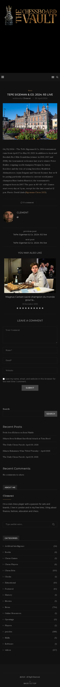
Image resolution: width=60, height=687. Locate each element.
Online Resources (31, 613)
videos (31, 650)
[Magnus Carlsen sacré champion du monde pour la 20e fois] (30, 275)
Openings (31, 619)
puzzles (31, 631)
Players (31, 625)
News (31, 607)
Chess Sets (31, 570)
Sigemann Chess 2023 (36, 192)
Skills (31, 638)
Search (6, 409)
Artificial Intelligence (31, 546)
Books (31, 552)
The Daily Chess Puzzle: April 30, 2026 (21, 444)
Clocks (31, 576)
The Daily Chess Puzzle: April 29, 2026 (20, 457)
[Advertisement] (30, 50)
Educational (31, 582)
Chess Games (31, 558)
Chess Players (31, 564)
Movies (31, 601)
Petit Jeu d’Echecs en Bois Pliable (18, 432)
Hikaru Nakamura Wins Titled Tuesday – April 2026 (26, 451)
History (31, 595)
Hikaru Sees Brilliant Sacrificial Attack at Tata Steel (26, 438)
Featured (31, 589)
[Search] (57, 77)
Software (31, 644)
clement (27, 98)
